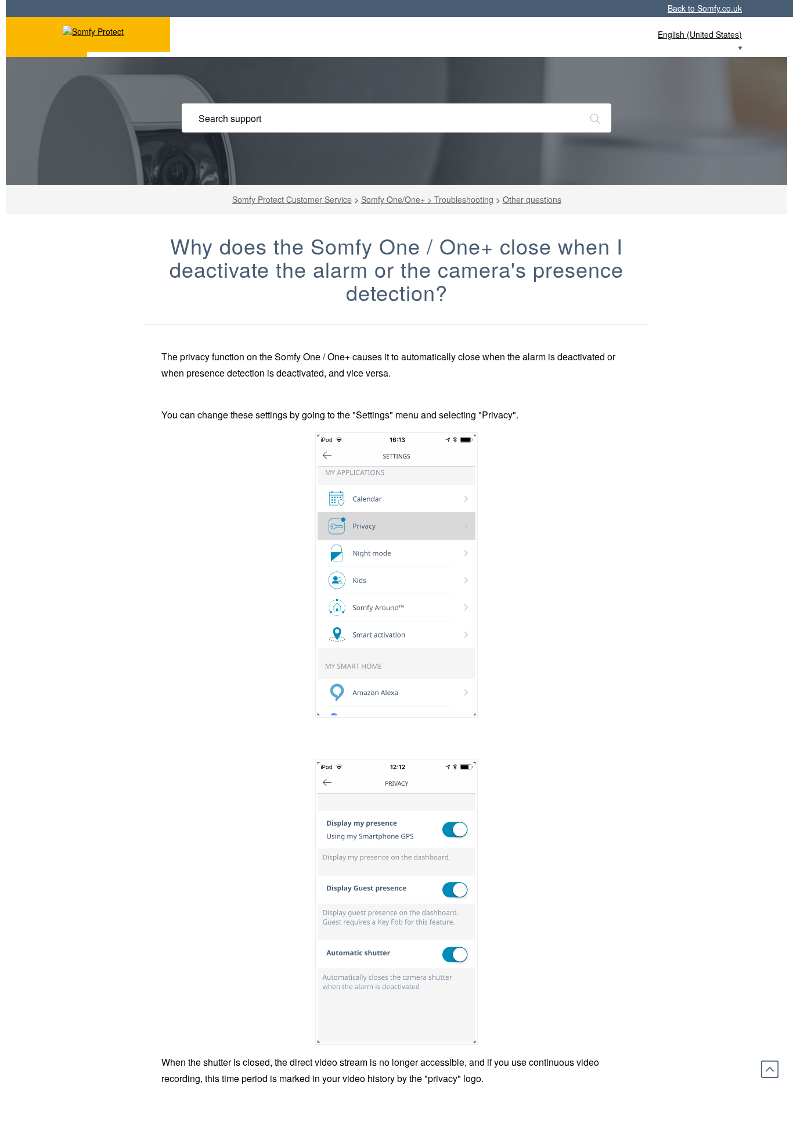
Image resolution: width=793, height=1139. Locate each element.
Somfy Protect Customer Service (292, 199)
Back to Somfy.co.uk (705, 8)
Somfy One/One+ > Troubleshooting (427, 199)
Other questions (532, 199)
